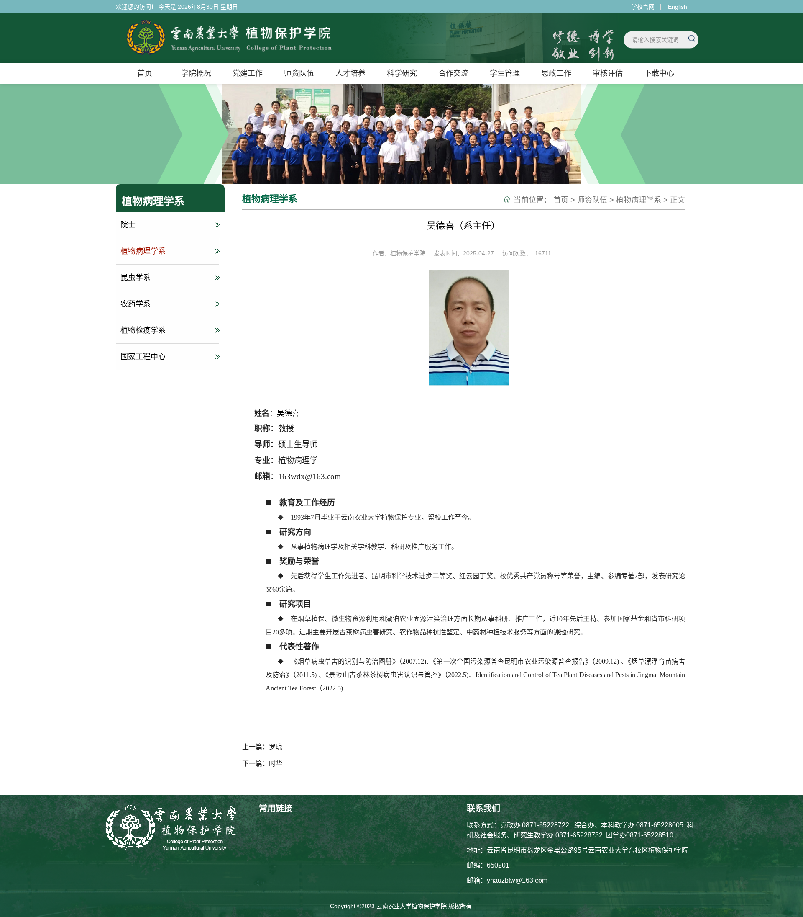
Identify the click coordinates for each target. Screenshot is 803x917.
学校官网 (643, 6)
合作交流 (453, 73)
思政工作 (556, 73)
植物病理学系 (143, 251)
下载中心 (659, 73)
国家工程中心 (143, 357)
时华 (275, 763)
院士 (128, 225)
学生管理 (505, 73)
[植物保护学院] (220, 57)
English (677, 6)
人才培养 (350, 73)
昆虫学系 (135, 277)
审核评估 (608, 73)
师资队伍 (299, 73)
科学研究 (402, 73)
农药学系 (135, 304)
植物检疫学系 (143, 330)
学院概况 (196, 73)
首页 (144, 73)
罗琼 (275, 746)
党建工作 (248, 73)
